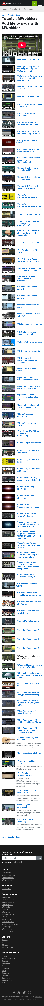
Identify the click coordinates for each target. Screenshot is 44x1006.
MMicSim (5, 917)
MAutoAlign (6, 897)
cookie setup (35, 999)
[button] (28, 3)
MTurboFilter (6, 889)
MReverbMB (6, 873)
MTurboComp (7, 929)
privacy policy (19, 862)
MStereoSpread (8, 878)
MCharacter (6, 910)
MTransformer (7, 880)
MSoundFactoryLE (8, 875)
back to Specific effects (11, 15)
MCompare (6, 912)
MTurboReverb (7, 931)
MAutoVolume (7, 905)
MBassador (6, 907)
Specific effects (26, 9)
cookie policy (24, 999)
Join (39, 858)
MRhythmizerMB (8, 922)
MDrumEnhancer (8, 914)
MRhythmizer (7, 919)
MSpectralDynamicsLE (10, 924)
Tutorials (13, 9)
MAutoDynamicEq (8, 900)
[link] (14, 993)
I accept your (14, 862)
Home (4, 9)
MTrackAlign (6, 927)
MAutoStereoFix (8, 902)
